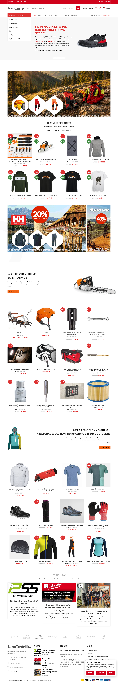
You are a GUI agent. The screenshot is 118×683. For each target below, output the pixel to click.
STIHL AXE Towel (72, 160)
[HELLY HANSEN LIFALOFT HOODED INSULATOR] (20, 475)
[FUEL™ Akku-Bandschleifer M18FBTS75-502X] (72, 355)
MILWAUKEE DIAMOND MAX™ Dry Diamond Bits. (72, 334)
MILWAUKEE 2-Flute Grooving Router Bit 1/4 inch (45, 406)
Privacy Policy (92, 650)
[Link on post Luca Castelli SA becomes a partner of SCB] (93, 595)
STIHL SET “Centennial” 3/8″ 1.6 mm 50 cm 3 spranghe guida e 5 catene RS (20, 161)
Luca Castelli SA (17, 680)
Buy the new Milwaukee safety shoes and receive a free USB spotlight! (51, 29)
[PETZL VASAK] (20, 319)
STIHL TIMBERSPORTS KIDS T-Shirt (46, 196)
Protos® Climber (46, 333)
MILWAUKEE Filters (98, 405)
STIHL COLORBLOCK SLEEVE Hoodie (20, 196)
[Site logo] (18, 8)
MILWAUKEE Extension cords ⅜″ (20, 369)
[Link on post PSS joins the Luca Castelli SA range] (24, 590)
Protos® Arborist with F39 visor (46, 369)
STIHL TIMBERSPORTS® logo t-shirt (72, 196)
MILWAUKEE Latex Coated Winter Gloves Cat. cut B (98, 526)
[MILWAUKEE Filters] (98, 391)
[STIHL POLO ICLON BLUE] (72, 475)
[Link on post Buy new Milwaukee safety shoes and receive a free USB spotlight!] (59, 592)
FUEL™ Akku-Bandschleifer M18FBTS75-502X (72, 370)
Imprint (90, 653)
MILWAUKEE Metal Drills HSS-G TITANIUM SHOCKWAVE (98, 370)
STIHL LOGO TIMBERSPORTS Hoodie (98, 160)
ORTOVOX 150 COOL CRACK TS (98, 489)
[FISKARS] (104, 636)
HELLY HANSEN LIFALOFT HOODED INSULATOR (19, 490)
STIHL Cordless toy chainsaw (46, 160)
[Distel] (14, 636)
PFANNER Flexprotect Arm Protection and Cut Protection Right (46, 491)
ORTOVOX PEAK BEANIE (20, 561)
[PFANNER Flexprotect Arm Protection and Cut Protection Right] (46, 475)
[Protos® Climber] (46, 319)
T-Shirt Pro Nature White (98, 196)
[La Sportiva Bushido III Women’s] (72, 511)
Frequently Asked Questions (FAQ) (99, 659)
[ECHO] (52, 636)
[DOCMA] (26, 636)
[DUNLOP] (39, 636)
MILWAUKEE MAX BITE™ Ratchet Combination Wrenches (98, 334)
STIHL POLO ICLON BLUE (72, 489)
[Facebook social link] (97, 1)
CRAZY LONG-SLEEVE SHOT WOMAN (98, 561)
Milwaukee (44, 39)
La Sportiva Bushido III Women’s (72, 525)
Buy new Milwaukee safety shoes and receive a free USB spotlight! (59, 608)
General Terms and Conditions (98, 656)
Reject (90, 673)
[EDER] (65, 636)
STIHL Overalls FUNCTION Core (72, 561)
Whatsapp (13, 671)
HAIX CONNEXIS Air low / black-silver (20, 526)
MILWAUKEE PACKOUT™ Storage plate (72, 406)
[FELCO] (91, 636)
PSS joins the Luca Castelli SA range (24, 602)
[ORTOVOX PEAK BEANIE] (20, 547)
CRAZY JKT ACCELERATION (45, 561)
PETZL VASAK (20, 333)
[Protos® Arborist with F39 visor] (46, 355)
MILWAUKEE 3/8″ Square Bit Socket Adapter (20, 406)
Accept (111, 673)
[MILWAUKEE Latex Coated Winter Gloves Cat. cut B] (98, 511)
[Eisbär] (78, 636)
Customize (100, 673)
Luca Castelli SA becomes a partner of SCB (94, 612)
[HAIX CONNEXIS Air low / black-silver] (20, 511)
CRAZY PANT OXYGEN (46, 525)
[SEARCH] (78, 8)
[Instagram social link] (99, 1)
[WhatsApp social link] (102, 1)
